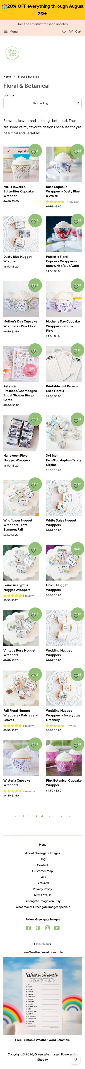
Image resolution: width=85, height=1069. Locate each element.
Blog (42, 859)
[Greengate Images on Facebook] (28, 929)
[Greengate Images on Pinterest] (37, 929)
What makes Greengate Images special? (42, 907)
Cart (78, 31)
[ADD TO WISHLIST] (33, 152)
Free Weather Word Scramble (43, 952)
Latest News (42, 944)
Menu (13, 31)
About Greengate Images (42, 853)
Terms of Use (42, 895)
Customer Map (42, 871)
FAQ (42, 877)
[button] (55, 201)
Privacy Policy (42, 889)
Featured (42, 883)
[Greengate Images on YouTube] (57, 929)
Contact (42, 865)
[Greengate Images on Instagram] (47, 929)
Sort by (8, 95)
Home (7, 76)
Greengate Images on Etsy (42, 901)
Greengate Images (47, 1054)
